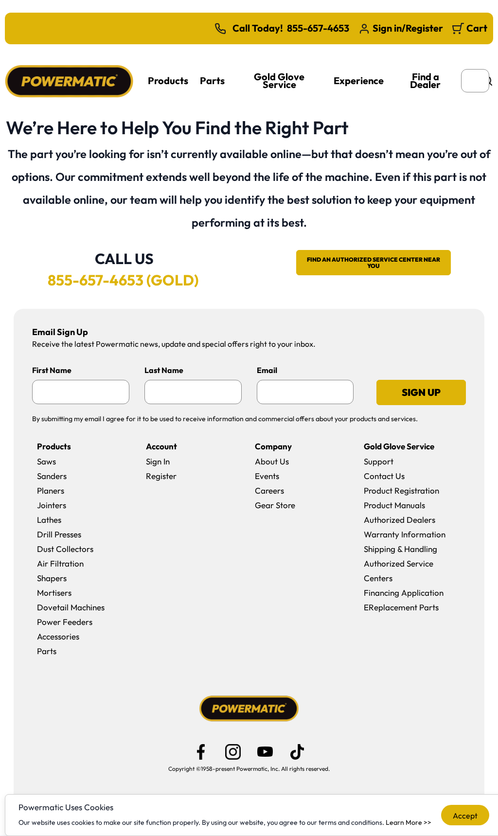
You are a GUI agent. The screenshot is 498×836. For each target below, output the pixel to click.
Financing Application (404, 592)
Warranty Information (404, 534)
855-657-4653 (318, 28)
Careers (269, 490)
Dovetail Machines (71, 607)
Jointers (51, 505)
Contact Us (384, 476)
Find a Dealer (425, 80)
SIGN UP (421, 392)
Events (267, 476)
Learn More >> (408, 822)
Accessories (58, 636)
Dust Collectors (65, 549)
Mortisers (54, 592)
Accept (465, 815)
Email (267, 370)
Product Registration (401, 490)
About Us (272, 461)
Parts (212, 80)
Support (378, 461)
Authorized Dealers (399, 520)
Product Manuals (394, 505)
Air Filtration (60, 563)
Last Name (163, 370)
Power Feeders (64, 622)
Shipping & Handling (400, 549)
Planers (50, 490)
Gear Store (275, 505)
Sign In (158, 461)
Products (168, 80)
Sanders (52, 476)
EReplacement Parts (401, 607)
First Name (51, 370)
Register (161, 476)
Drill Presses (59, 534)
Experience (359, 80)
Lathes (49, 520)
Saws (46, 461)
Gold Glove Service (279, 80)
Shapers (52, 578)
